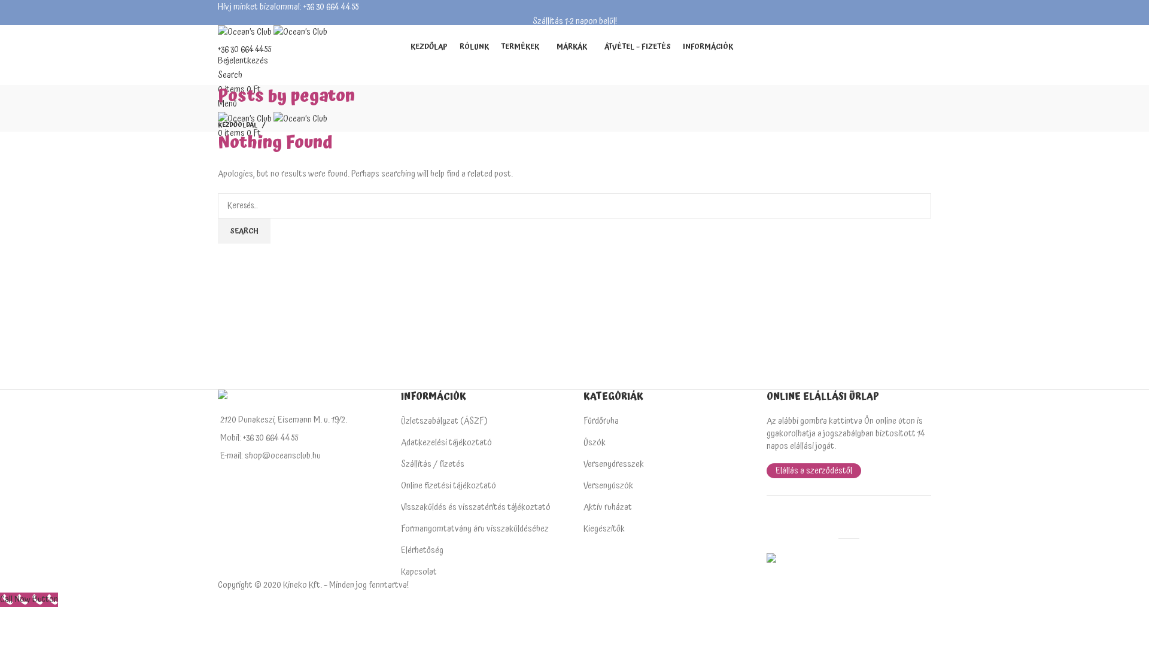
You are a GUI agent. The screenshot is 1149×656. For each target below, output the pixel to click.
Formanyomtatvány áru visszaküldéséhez (475, 528)
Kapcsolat (419, 571)
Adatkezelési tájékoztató (446, 442)
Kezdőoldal (237, 125)
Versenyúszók (608, 485)
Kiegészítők (604, 528)
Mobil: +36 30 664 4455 (259, 437)
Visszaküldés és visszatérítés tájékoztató (476, 507)
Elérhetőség (422, 550)
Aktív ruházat (607, 507)
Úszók (594, 442)
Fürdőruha (601, 421)
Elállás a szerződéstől (814, 470)
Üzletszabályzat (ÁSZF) (444, 421)
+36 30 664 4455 (244, 49)
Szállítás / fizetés (432, 464)
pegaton (322, 96)
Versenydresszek (613, 464)
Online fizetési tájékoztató (448, 485)
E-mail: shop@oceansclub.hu (270, 455)
